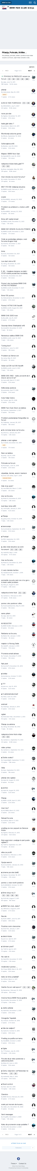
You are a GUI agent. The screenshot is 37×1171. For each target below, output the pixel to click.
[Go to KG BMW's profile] (33, 809)
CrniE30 (5, 442)
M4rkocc (6, 348)
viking (5, 263)
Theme (13, 1163)
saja (4, 616)
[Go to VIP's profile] (33, 715)
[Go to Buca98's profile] (33, 326)
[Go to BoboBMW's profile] (33, 198)
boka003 (6, 328)
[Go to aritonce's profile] (33, 507)
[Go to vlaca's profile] (33, 917)
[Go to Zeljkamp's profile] (33, 419)
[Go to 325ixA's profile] (33, 517)
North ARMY (7, 918)
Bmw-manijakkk (8, 169)
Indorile (5, 243)
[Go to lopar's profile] (33, 1095)
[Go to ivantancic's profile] (33, 748)
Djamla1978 (6, 156)
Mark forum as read (19, 1143)
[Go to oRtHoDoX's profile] (33, 907)
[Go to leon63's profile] (33, 497)
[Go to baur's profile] (33, 768)
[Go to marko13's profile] (33, 1029)
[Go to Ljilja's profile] (33, 788)
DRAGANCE (6, 106)
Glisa (4, 696)
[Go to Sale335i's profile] (33, 957)
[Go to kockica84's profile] (33, 735)
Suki (4, 1087)
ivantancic (6, 596)
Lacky (5, 358)
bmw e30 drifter (8, 475)
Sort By (31, 67)
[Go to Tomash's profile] (33, 654)
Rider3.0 (5, 498)
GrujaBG (6, 1117)
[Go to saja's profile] (33, 644)
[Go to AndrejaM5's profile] (33, 1085)
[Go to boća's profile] (33, 252)
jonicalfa (6, 1000)
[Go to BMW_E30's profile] (33, 614)
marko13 (6, 1031)
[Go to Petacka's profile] (33, 409)
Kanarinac (6, 990)
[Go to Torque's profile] (33, 399)
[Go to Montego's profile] (33, 1039)
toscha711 (6, 666)
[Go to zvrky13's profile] (33, 1019)
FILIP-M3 (6, 898)
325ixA (5, 979)
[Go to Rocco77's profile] (33, 188)
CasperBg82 (7, 760)
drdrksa (5, 820)
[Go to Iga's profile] (33, 829)
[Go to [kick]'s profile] (33, 77)
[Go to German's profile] (33, 272)
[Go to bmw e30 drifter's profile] (33, 474)
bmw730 (6, 928)
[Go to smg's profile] (33, 178)
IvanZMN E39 (7, 488)
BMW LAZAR (7, 800)
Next (30, 70)
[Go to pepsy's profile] (33, 164)
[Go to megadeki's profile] (33, 90)
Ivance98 (6, 380)
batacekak (6, 92)
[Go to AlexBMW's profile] (33, 947)
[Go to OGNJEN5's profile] (33, 987)
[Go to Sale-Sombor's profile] (33, 366)
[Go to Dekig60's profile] (33, 220)
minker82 (6, 1076)
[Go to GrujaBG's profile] (33, 376)
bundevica (6, 676)
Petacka (5, 410)
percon (5, 686)
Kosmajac (6, 465)
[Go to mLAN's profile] (33, 1105)
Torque (5, 400)
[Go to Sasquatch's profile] (33, 819)
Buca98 (5, 318)
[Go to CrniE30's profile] (33, 441)
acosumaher (7, 865)
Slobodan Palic (8, 716)
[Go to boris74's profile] (33, 841)
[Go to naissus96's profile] (33, 705)
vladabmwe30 (7, 572)
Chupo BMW (7, 969)
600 (4, 539)
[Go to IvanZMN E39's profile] (33, 487)
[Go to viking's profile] (33, 262)
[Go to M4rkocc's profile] (33, 356)
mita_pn (5, 585)
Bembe (5, 146)
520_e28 (6, 1127)
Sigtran (5, 116)
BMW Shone (7, 1097)
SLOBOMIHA (7, 885)
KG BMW (6, 810)
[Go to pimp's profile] (33, 454)
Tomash (5, 656)
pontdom (6, 126)
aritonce (6, 432)
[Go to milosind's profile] (33, 296)
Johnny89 (6, 508)
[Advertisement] (18, 30)
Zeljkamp (6, 422)
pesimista (6, 390)
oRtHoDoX (6, 908)
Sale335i (6, 959)
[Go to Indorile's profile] (33, 240)
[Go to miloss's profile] (33, 346)
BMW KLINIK (7, 626)
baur (4, 770)
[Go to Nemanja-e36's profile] (33, 306)
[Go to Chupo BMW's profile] (33, 967)
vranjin (5, 179)
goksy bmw (6, 519)
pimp (4, 455)
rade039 (6, 552)
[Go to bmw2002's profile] (33, 1115)
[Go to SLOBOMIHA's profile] (33, 725)
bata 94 (5, 780)
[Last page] (34, 70)
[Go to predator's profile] (33, 927)
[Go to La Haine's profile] (33, 464)
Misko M (5, 1063)
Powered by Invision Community (18, 1168)
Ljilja (4, 82)
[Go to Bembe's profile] (33, 144)
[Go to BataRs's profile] (33, 593)
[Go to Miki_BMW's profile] (33, 624)
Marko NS (6, 636)
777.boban (6, 1051)
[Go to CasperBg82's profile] (33, 674)
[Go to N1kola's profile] (33, 134)
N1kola (5, 136)
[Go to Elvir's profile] (33, 316)
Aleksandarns (7, 298)
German (5, 276)
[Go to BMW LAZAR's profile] (33, 799)
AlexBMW (6, 1041)
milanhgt (6, 706)
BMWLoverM (7, 189)
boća (4, 253)
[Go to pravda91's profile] (33, 758)
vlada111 (5, 646)
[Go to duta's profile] (33, 778)
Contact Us (22, 1163)
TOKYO (5, 845)
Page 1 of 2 (18, 70)
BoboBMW (6, 199)
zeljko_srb (6, 1107)
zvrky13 (5, 1020)
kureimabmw (7, 529)
